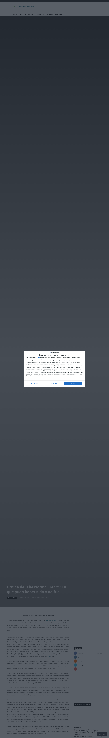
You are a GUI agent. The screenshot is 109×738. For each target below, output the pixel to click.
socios (38, 357)
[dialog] (54, 369)
